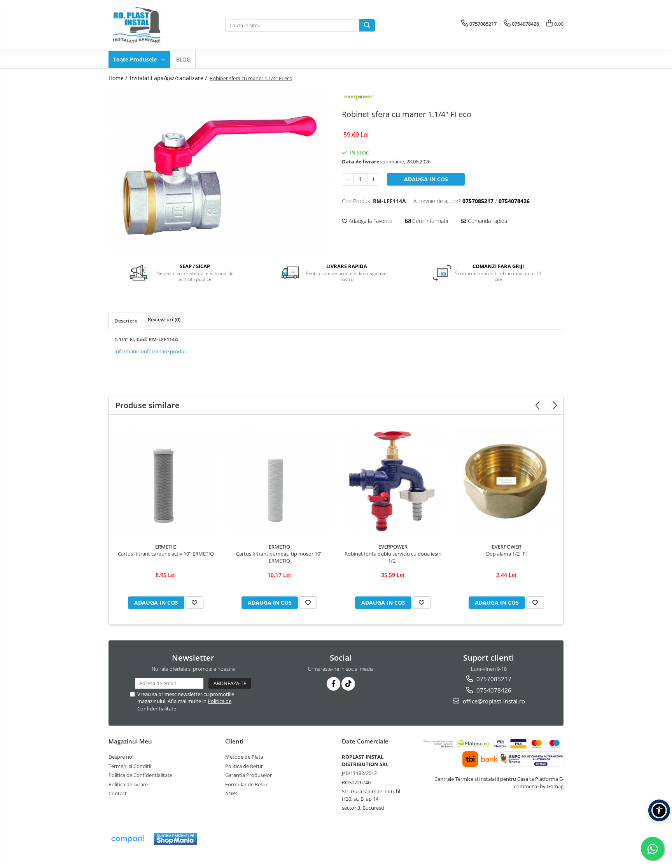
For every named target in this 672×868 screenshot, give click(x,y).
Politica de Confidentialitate (140, 775)
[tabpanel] (219, 171)
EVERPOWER (393, 546)
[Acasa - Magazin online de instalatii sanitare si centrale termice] (147, 25)
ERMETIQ (166, 546)
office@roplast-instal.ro (493, 701)
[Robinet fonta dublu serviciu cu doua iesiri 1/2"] (393, 481)
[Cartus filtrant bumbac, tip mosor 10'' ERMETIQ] (279, 480)
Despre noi (120, 756)
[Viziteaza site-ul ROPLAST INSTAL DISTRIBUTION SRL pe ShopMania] (175, 839)
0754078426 (493, 690)
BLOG (183, 59)
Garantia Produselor (248, 775)
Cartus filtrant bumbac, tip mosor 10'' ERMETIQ (279, 557)
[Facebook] (333, 684)
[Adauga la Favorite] (194, 602)
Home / (118, 78)
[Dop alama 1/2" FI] (506, 481)
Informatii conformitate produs (150, 351)
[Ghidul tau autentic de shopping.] (127, 839)
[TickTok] (348, 684)
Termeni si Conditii (129, 766)
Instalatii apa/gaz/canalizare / (169, 78)
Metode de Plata (244, 756)
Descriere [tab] (125, 320)
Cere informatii (429, 220)
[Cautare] (367, 25)
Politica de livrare (128, 784)
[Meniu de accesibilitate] (659, 810)
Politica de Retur (244, 766)
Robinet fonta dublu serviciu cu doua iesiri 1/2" (393, 557)
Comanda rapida (486, 220)
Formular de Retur (246, 784)
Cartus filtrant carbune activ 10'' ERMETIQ (166, 553)
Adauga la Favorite (369, 220)
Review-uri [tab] (164, 319)
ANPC (231, 793)
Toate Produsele (135, 59)
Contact (117, 793)
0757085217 (493, 679)
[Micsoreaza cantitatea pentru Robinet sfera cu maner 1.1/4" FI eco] (348, 179)
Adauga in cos (426, 179)
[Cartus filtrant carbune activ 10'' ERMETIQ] (166, 480)
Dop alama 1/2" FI (506, 553)
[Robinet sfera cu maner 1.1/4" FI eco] (219, 171)
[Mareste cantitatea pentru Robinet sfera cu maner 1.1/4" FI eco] (373, 179)
